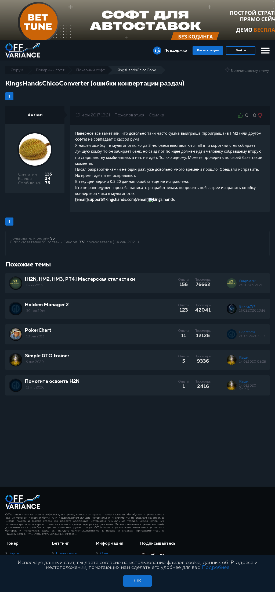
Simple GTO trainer (47, 356)
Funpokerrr (247, 281)
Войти (241, 50)
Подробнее (215, 567)
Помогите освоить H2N (52, 381)
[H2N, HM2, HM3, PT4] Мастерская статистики (80, 279)
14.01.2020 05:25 (252, 361)
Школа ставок (66, 553)
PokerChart (38, 330)
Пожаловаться (129, 115)
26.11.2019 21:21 (250, 285)
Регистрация (208, 50)
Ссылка (156, 115)
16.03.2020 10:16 (252, 310)
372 (82, 242)
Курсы (14, 553)
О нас (104, 553)
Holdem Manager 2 (47, 304)
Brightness (247, 332)
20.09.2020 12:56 (252, 336)
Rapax (243, 357)
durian (34, 114)
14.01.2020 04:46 (247, 387)
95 (52, 238)
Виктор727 (247, 306)
